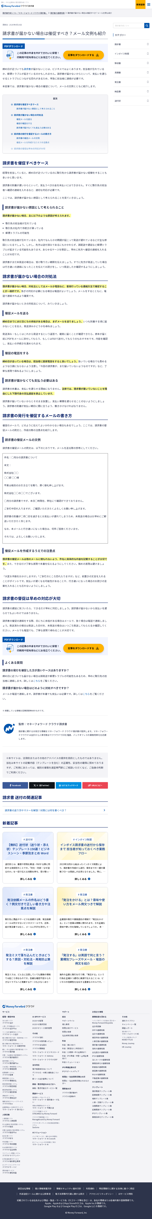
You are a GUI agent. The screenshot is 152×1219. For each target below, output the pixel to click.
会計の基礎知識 (98, 1034)
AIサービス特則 (125, 1194)
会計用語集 (96, 1026)
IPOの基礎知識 (98, 1056)
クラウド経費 (8, 1073)
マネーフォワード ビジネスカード (45, 1052)
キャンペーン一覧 (129, 1024)
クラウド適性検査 (9, 1171)
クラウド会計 (7, 1022)
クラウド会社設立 (39, 1045)
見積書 (118, 72)
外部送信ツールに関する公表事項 (34, 1194)
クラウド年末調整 (9, 1143)
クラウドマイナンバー (11, 1154)
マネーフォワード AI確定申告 (14, 1045)
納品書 (118, 91)
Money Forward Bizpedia (104, 1022)
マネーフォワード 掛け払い (13, 1108)
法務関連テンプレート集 (102, 1106)
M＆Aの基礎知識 (98, 1074)
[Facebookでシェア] (15, 785)
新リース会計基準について (43, 1079)
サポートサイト (68, 1021)
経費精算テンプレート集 (102, 1095)
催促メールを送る (24, 119)
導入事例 (65, 1024)
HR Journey (126, 1047)
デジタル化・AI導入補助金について (45, 1073)
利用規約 (90, 1188)
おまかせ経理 (37, 1021)
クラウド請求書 (15, 1050)
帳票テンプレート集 (100, 1098)
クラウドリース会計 (12, 1033)
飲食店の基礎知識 (99, 1067)
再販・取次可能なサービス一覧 (44, 1088)
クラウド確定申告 (15, 1039)
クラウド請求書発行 (15, 1056)
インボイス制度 (122, 53)
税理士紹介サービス (70, 1028)
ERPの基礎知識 (98, 1030)
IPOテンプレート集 (100, 1113)
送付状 (118, 100)
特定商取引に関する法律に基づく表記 (116, 1188)
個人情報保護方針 (43, 1188)
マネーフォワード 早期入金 (43, 1107)
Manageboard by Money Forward (46, 1118)
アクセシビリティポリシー (101, 1194)
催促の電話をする (24, 123)
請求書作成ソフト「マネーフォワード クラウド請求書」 (25, 13)
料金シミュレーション (71, 1062)
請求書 (27, 69)
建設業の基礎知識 (99, 1071)
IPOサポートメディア (70, 1071)
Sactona (46, 1125)
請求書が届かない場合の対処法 (28, 114)
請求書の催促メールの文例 (28, 138)
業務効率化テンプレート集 (103, 1117)
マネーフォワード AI (44, 1143)
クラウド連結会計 (9, 1097)
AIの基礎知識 (97, 1082)
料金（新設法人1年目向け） (73, 1048)
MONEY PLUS (129, 1038)
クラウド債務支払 (9, 1079)
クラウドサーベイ (11, 1166)
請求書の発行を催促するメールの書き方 (32, 133)
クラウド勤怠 (12, 1125)
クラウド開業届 (38, 1048)
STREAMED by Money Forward (44, 1112)
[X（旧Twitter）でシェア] (42, 785)
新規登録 (140, 4)
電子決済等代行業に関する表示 (69, 1194)
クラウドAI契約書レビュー (42, 1041)
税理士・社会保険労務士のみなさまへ (75, 1082)
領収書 (118, 63)
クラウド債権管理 (12, 1068)
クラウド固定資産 (9, 1085)
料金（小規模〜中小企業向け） (74, 1052)
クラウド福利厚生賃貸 (11, 1160)
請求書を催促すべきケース (26, 104)
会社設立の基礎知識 (100, 1052)
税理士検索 (66, 1032)
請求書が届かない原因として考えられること (35, 108)
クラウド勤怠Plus (13, 1131)
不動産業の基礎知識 (100, 1078)
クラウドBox (12, 1102)
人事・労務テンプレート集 (103, 1102)
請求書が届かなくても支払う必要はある (33, 127)
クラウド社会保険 (9, 1148)
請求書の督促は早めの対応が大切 (29, 148)
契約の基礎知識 (98, 1048)
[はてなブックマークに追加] (68, 785)
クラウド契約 (37, 1037)
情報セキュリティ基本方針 (68, 1188)
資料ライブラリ (128, 1021)
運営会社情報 (24, 1188)
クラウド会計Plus (11, 1027)
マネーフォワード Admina (42, 1056)
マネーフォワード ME (130, 1033)
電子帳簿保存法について (42, 1069)
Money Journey (128, 1043)
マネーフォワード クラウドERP (44, 1059)
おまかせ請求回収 (39, 1024)
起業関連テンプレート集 (102, 1109)
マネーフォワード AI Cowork (44, 1137)
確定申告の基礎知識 (100, 1037)
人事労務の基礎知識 (100, 1041)
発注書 (118, 82)
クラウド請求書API (69, 1092)
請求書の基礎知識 (57, 13)
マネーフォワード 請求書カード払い (45, 1099)
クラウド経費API (69, 1096)
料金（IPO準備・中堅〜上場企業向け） (75, 1057)
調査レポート (127, 1028)
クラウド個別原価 (9, 1091)
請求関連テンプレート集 (102, 1091)
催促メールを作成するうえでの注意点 (32, 142)
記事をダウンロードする (81, 55)
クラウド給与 (7, 1137)
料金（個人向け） (69, 1045)
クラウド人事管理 (9, 1119)
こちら (36, 681)
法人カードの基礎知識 (101, 1060)
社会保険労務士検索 (70, 1035)
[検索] (146, 25)
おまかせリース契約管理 (42, 1028)
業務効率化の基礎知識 (101, 1063)
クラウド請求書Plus (10, 1062)
